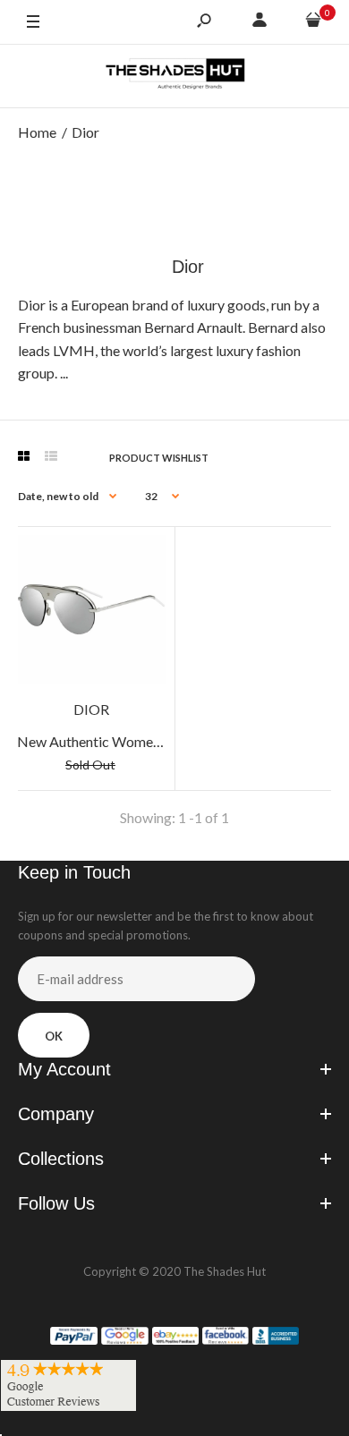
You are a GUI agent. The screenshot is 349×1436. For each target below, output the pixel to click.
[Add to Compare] (143, 557)
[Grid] (24, 456)
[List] (51, 456)
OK (54, 1036)
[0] (313, 22)
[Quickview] (143, 629)
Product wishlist (159, 457)
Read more (102, 372)
